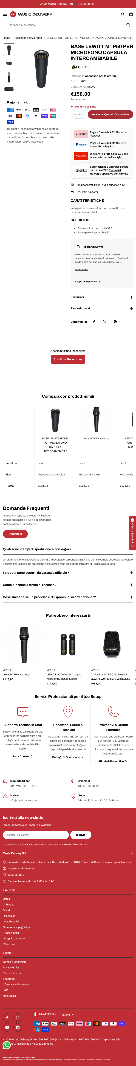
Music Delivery (20, 1039)
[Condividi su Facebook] (94, 322)
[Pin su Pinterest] (115, 322)
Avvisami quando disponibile (110, 114)
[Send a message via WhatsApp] (7, 1045)
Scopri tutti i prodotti (86, 281)
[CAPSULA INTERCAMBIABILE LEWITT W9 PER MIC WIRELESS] (112, 645)
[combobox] (68, 25)
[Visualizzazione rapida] (40, 631)
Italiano (66, 1014)
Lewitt (7, 670)
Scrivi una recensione (68, 359)
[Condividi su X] (104, 322)
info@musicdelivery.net (23, 800)
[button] (132, 533)
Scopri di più (81, 269)
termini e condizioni (76, 844)
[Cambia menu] (5, 14)
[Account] (122, 14)
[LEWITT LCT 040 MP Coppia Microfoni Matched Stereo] (68, 645)
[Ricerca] (128, 25)
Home (6, 37)
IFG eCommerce (43, 1043)
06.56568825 (15, 874)
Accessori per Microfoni (28, 37)
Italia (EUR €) (46, 1014)
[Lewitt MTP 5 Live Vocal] (24, 645)
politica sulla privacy (45, 844)
